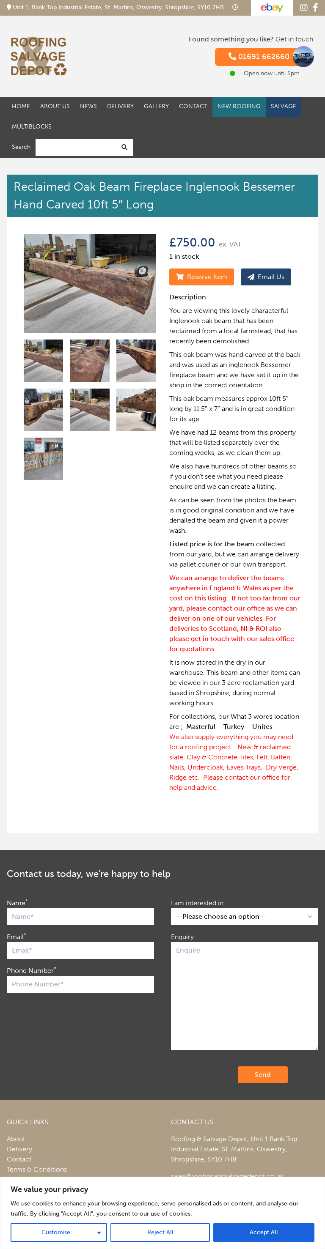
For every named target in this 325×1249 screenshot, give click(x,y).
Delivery (120, 106)
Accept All (264, 1232)
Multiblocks (32, 126)
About (16, 1139)
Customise (55, 1232)
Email (16, 936)
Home (21, 106)
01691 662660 (262, 56)
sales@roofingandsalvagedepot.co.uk (227, 1176)
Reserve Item (207, 277)
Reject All (160, 1232)
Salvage (283, 106)
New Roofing (239, 106)
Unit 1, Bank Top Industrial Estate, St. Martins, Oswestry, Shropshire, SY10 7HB (118, 7)
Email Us (271, 277)
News (88, 106)
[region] (162, 1213)
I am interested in (197, 903)
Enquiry (182, 937)
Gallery (156, 106)
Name (17, 902)
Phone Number (31, 970)
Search (21, 147)
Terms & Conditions (37, 1169)
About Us (55, 106)
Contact (193, 106)
